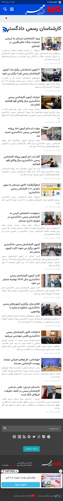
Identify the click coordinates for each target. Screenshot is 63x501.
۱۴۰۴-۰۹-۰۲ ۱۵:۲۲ (50, 178)
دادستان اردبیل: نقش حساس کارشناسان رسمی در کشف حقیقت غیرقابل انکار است (22, 391)
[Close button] (60, 471)
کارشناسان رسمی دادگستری (32, 28)
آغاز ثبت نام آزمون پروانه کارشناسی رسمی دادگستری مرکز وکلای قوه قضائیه (22, 160)
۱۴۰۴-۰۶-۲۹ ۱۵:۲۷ (50, 353)
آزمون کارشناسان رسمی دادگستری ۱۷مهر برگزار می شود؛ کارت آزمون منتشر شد (22, 248)
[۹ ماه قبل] (51, 190)
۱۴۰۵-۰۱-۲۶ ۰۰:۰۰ (51, 63)
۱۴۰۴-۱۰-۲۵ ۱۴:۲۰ (51, 91)
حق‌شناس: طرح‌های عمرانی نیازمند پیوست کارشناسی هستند (21, 362)
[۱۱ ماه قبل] (51, 337)
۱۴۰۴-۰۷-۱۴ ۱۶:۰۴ (51, 269)
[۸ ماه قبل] (51, 133)
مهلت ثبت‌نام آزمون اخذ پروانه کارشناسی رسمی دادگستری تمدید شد (22, 132)
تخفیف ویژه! (20, 485)
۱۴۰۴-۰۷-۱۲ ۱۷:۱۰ (51, 326)
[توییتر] (34, 437)
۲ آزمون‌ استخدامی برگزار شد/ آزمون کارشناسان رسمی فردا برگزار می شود (21, 72)
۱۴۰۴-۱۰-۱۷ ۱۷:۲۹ (51, 122)
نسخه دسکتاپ (31, 449)
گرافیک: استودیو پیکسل (23, 495)
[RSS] (5, 30)
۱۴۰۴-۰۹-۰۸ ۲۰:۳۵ (50, 150)
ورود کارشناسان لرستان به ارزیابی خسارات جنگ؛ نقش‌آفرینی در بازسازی (22, 42)
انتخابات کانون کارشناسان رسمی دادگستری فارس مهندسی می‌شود (22, 334)
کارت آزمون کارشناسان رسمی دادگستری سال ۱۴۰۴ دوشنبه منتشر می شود (21, 279)
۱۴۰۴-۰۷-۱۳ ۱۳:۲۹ (50, 297)
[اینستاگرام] (39, 437)
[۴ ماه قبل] (51, 43)
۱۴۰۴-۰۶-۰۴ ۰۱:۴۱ (51, 412)
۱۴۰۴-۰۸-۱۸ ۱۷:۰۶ (50, 207)
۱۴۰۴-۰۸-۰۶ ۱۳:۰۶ (50, 238)
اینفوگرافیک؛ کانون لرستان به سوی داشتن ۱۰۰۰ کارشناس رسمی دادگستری (21, 189)
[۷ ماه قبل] (51, 74)
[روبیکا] (29, 437)
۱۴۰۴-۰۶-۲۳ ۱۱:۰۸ (50, 381)
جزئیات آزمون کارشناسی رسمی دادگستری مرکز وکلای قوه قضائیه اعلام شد (22, 101)
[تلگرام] (49, 437)
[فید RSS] (24, 437)
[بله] (44, 437)
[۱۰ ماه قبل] (51, 249)
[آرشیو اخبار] (19, 437)
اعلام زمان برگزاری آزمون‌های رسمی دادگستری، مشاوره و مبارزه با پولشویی (21, 308)
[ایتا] (14, 437)
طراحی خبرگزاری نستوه (46, 495)
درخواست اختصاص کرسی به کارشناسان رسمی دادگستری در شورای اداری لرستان (24, 217)
